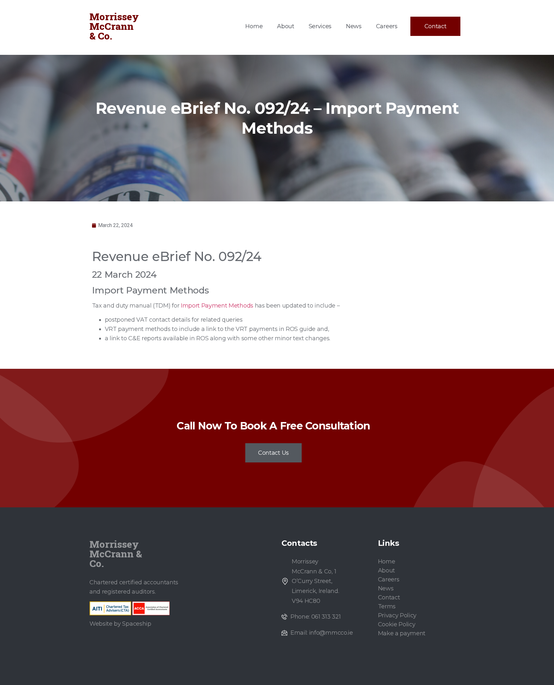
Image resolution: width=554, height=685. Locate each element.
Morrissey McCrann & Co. (114, 26)
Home (254, 26)
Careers (387, 26)
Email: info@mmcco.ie (321, 632)
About (285, 26)
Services (320, 26)
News (354, 26)
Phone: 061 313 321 (315, 616)
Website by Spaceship (120, 623)
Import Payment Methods (217, 305)
